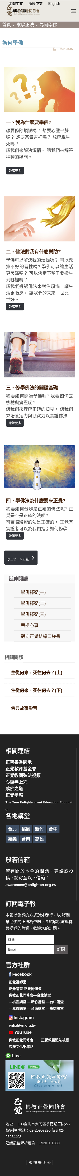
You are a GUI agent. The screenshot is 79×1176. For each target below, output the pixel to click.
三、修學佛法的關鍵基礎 (32, 387)
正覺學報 (14, 795)
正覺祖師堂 (17, 982)
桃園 (26, 829)
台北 (12, 829)
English (54, 3)
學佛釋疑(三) (33, 614)
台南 (26, 839)
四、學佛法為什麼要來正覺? (35, 500)
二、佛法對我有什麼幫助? (33, 251)
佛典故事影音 (24, 708)
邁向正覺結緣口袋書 (40, 636)
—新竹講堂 (36, 1002)
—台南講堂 (36, 1008)
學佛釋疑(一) (33, 592)
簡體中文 (36, 3)
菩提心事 (29, 625)
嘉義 (12, 839)
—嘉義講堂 (17, 1008)
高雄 (39, 839)
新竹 (39, 829)
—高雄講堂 (55, 1008)
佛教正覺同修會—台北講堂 (30, 995)
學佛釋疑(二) (33, 603)
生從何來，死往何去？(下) (36, 690)
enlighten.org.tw (22, 1025)
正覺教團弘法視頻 (23, 775)
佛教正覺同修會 (21, 1040)
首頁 (6, 25)
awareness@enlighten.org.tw (30, 885)
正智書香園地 (18, 762)
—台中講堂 (55, 1002)
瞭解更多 (15, 170)
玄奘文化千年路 (21, 1047)
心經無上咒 (16, 782)
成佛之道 (14, 788)
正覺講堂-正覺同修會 (25, 989)
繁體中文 (16, 3)
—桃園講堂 (17, 1002)
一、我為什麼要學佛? (28, 122)
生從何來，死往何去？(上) (36, 672)
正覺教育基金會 (20, 768)
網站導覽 (19, 11)
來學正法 (25, 25)
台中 (53, 829)
